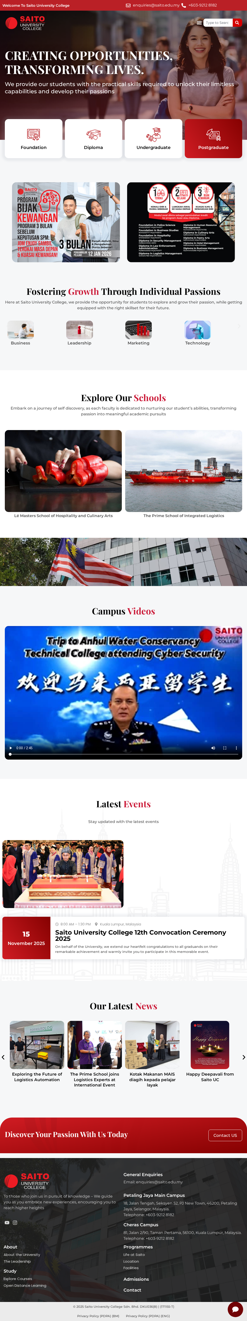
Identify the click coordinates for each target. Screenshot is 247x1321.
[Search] (237, 23)
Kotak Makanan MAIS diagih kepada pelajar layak (152, 1079)
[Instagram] (15, 1222)
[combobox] (218, 23)
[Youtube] (7, 1222)
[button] (199, 23)
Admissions (136, 1279)
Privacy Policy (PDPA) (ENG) (148, 1316)
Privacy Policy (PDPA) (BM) (98, 1316)
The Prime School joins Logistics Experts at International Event (94, 1079)
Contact (132, 1290)
